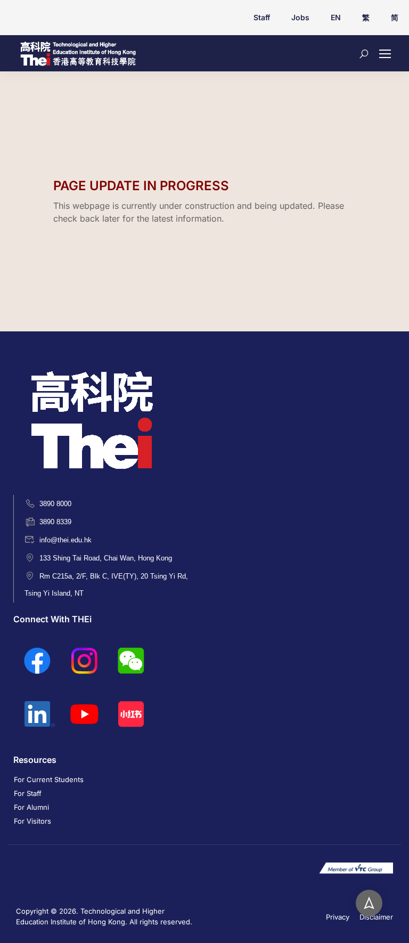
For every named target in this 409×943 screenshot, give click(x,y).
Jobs (300, 17)
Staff (261, 17)
